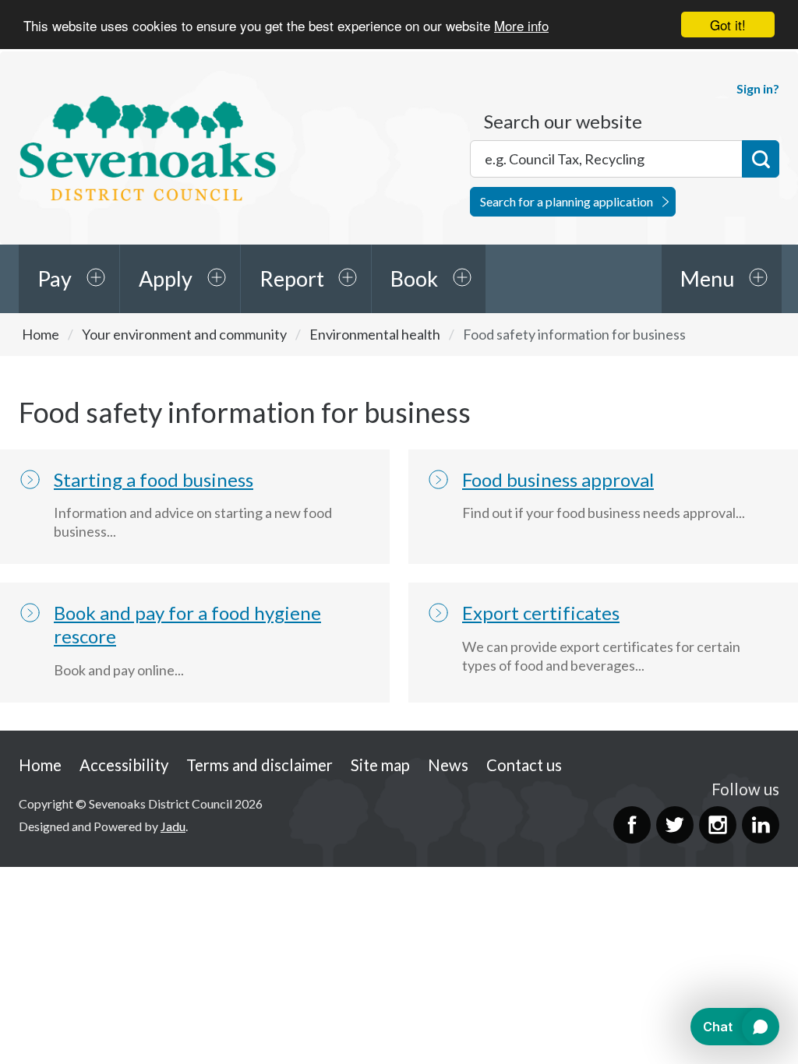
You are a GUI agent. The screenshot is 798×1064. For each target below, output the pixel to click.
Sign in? (757, 88)
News (448, 765)
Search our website (563, 121)
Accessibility (123, 765)
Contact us (524, 765)
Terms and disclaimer (259, 765)
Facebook (632, 825)
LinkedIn (760, 825)
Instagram (717, 825)
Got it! (728, 24)
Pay (54, 278)
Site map (380, 765)
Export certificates (541, 612)
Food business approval (558, 479)
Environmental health (374, 334)
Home (40, 334)
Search (760, 159)
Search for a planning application (566, 201)
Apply (165, 278)
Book (414, 278)
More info (521, 25)
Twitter (675, 825)
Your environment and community (184, 334)
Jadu (173, 826)
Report (292, 278)
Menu (707, 278)
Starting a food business (153, 479)
